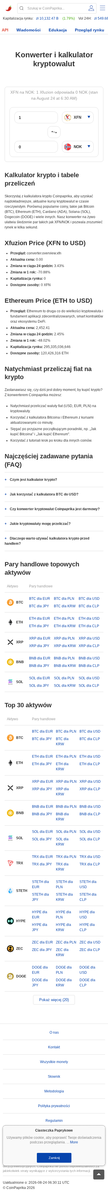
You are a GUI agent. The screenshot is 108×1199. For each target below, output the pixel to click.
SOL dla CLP (89, 686)
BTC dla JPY (39, 606)
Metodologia (54, 1091)
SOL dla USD (89, 678)
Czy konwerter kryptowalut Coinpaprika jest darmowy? (55, 509)
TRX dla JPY (42, 864)
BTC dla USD (89, 599)
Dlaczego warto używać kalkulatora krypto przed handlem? (47, 541)
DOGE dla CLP (87, 982)
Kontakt (54, 1047)
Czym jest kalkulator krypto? (33, 480)
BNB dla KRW (65, 666)
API (5, 30)
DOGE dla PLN (64, 970)
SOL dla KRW (64, 686)
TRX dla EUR (42, 857)
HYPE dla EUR (39, 914)
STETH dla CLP (87, 897)
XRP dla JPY (39, 646)
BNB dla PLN (64, 658)
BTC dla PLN (64, 599)
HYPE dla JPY (39, 927)
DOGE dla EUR (40, 970)
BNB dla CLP (89, 666)
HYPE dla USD (87, 914)
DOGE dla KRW (64, 982)
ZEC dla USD (90, 942)
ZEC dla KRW (62, 952)
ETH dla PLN (64, 618)
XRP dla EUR (39, 638)
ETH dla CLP (89, 626)
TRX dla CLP (89, 864)
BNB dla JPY (39, 666)
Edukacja (58, 30)
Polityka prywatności (54, 1106)
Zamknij (54, 1158)
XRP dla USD (89, 638)
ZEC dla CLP (89, 950)
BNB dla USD (89, 658)
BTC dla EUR (39, 599)
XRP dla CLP (89, 646)
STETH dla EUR (40, 884)
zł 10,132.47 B (47, 18)
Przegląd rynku (89, 30)
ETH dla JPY (39, 626)
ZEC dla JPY (42, 950)
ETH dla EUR (39, 618)
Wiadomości (28, 30)
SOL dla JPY (39, 686)
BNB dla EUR (39, 658)
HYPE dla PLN (63, 914)
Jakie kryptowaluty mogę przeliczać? (40, 524)
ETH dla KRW (64, 626)
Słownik (54, 1077)
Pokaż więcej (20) (54, 1000)
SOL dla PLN (64, 678)
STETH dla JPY (40, 897)
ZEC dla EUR (42, 942)
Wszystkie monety (54, 1062)
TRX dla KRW (62, 866)
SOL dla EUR (39, 678)
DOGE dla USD (87, 970)
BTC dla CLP (89, 606)
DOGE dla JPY (40, 982)
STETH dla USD (87, 884)
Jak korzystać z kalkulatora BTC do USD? (44, 494)
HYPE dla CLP (87, 927)
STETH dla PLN (64, 884)
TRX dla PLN (66, 857)
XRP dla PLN (64, 638)
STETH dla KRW (64, 897)
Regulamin (54, 1121)
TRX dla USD (90, 857)
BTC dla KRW (64, 606)
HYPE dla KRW (63, 927)
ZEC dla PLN (66, 942)
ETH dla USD (89, 618)
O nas (54, 1032)
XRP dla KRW (65, 646)
